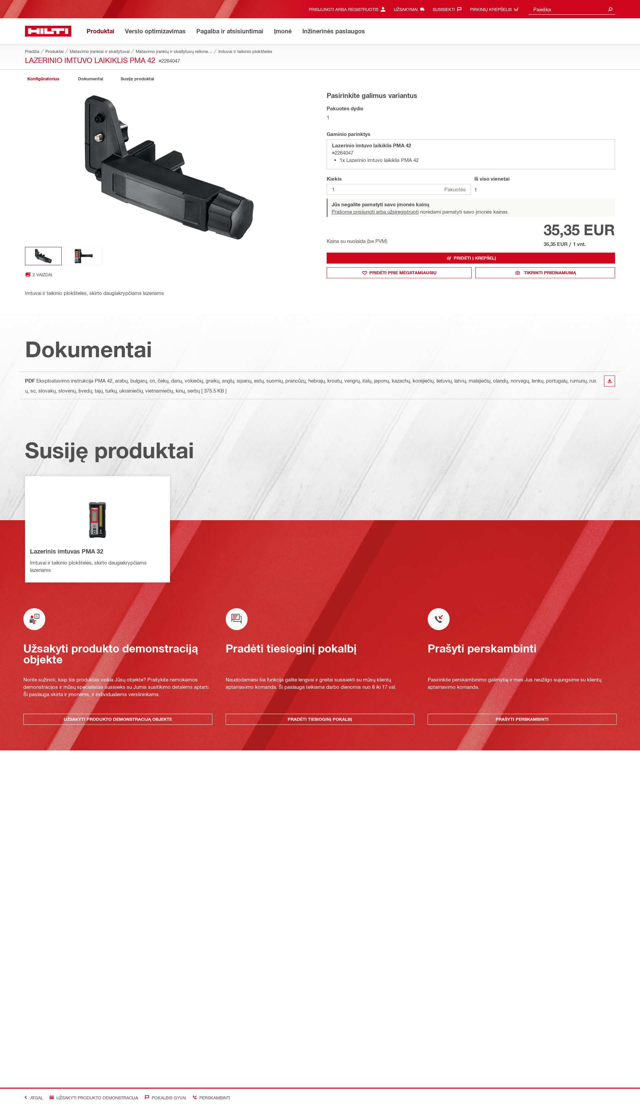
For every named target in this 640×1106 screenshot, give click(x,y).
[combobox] (571, 9)
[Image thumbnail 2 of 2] (83, 256)
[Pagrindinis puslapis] (48, 31)
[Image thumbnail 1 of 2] (43, 256)
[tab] (43, 79)
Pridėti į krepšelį (475, 258)
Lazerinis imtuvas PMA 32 (66, 551)
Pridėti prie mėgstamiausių (403, 272)
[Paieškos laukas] (610, 9)
